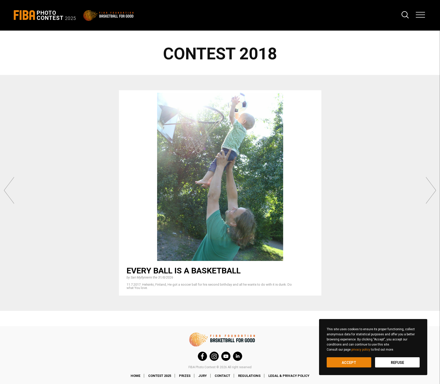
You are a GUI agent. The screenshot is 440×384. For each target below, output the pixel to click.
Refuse (397, 363)
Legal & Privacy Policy (288, 376)
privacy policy (360, 349)
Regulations (249, 376)
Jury (202, 376)
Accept (349, 363)
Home (135, 376)
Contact (222, 376)
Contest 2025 (159, 376)
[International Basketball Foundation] (109, 15)
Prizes (184, 376)
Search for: (405, 14)
